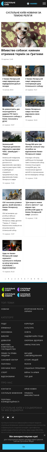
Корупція (29, 323)
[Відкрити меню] (45, 3)
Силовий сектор (9, 360)
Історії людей (31, 360)
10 (38, 279)
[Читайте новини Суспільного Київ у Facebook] (3, 417)
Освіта (27, 332)
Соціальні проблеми (34, 368)
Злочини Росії (8, 368)
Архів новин (30, 389)
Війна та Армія (31, 372)
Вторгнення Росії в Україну (33, 310)
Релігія (27, 364)
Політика (6, 364)
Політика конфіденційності (10, 400)
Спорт (4, 372)
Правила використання (31, 394)
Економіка (6, 332)
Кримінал (6, 328)
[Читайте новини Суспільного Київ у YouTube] (8, 417)
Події (3, 323)
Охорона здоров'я (33, 340)
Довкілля (6, 340)
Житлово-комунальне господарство (8, 346)
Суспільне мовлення (11, 393)
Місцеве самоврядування (33, 354)
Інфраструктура (32, 344)
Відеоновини (8, 376)
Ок (23, 447)
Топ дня (28, 376)
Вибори (5, 336)
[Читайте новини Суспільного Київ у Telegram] (13, 417)
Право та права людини (9, 354)
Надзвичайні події (33, 336)
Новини (5, 309)
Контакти (6, 389)
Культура (29, 328)
